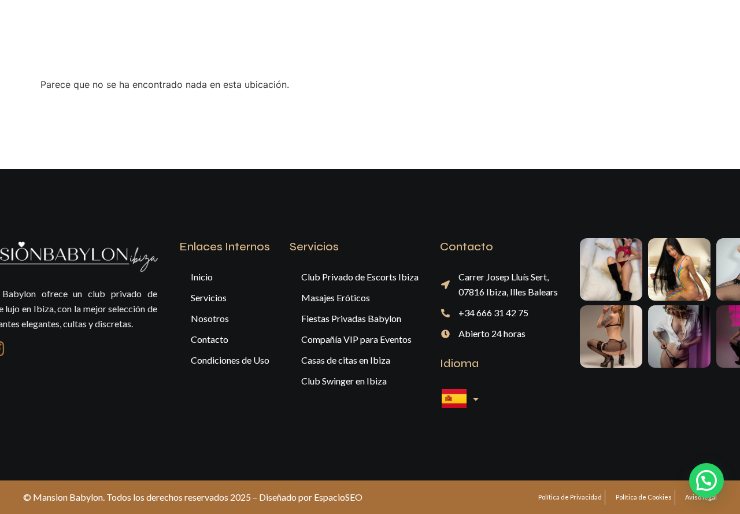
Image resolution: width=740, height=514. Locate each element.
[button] (706, 480)
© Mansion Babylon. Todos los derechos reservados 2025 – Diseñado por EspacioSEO (192, 496)
